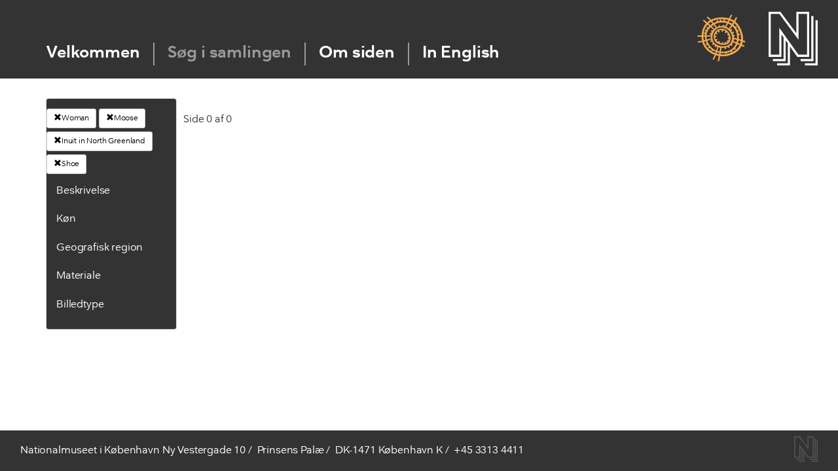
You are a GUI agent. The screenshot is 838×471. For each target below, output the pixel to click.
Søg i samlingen (230, 53)
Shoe (70, 164)
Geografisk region (99, 248)
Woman (75, 118)
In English (461, 53)
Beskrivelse (83, 191)
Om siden (357, 53)
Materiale (78, 276)
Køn (66, 219)
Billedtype (79, 305)
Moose (126, 118)
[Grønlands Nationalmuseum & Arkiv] (721, 38)
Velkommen (93, 53)
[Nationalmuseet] (793, 38)
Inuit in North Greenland (103, 141)
